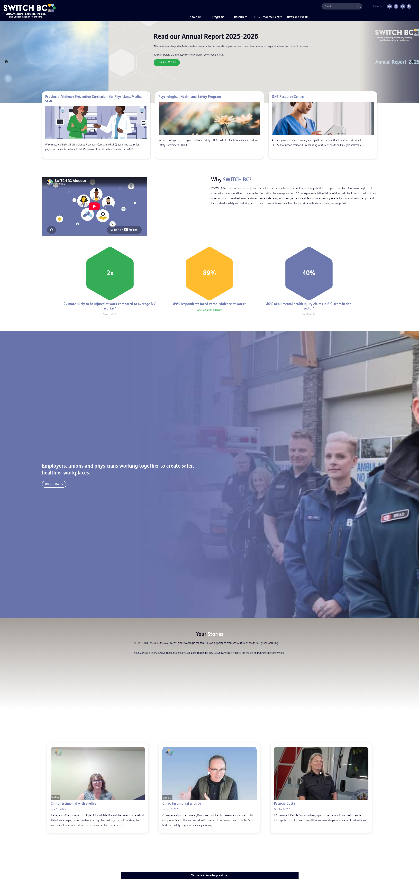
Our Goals (54, 484)
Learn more (58, 62)
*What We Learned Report (209, 310)
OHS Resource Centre (268, 17)
